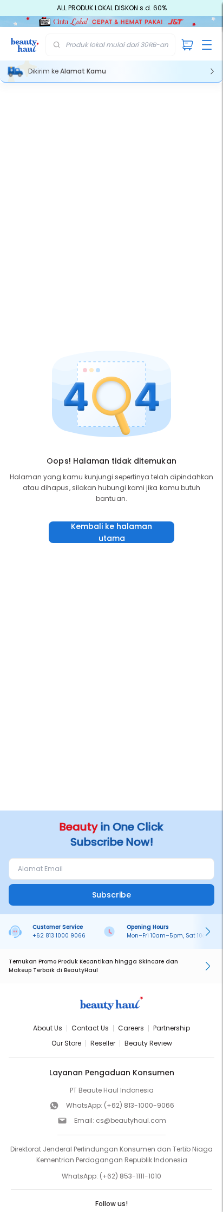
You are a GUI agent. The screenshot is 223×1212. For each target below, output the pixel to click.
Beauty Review (148, 1043)
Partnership (171, 1028)
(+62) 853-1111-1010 (130, 1176)
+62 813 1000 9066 (59, 936)
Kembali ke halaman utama (111, 532)
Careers (131, 1028)
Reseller (102, 1043)
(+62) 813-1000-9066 (139, 1105)
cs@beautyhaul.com (131, 1120)
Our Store (66, 1043)
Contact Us (90, 1028)
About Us (47, 1028)
